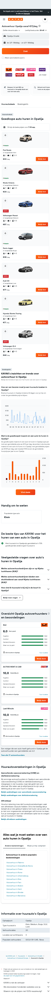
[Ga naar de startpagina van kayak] (15, 19)
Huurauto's (21, 956)
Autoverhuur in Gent (14, 889)
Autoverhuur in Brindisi (15, 892)
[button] (48, 12)
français (27, 13)
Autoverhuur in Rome (14, 872)
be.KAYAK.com (10, 956)
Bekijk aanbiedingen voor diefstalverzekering (19, 795)
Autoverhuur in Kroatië (35, 956)
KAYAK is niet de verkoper (14, 982)
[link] (25, 492)
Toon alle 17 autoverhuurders (13, 755)
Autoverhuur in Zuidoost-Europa (17, 958)
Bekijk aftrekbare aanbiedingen (13, 819)
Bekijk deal (42, 159)
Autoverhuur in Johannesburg (17, 876)
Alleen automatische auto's (14, 58)
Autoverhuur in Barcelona (16, 896)
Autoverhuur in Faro (14, 882)
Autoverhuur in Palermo (15, 862)
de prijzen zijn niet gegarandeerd (14, 976)
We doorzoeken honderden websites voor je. (22, 987)
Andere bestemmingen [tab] (14, 846)
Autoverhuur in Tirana (14, 869)
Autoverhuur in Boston (15, 886)
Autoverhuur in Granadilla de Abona (20, 866)
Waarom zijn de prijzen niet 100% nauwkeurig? (23, 991)
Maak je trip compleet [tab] (36, 846)
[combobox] (11, 30)
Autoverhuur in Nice (14, 879)
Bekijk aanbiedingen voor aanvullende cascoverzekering (23, 792)
